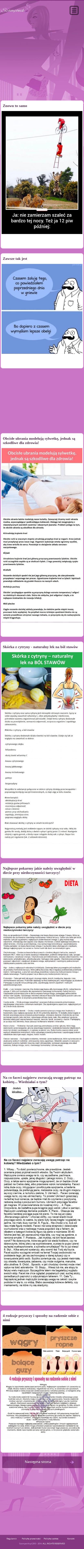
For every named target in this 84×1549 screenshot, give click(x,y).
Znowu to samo (15, 106)
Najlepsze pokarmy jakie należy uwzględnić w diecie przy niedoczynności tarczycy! (39, 870)
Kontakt (71, 1539)
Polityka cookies (51, 1539)
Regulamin (12, 1539)
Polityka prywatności (31, 1539)
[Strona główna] (16, 13)
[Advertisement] (42, 66)
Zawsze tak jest (15, 259)
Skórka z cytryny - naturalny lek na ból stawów (40, 647)
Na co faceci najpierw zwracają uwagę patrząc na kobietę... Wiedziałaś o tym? (42, 1079)
